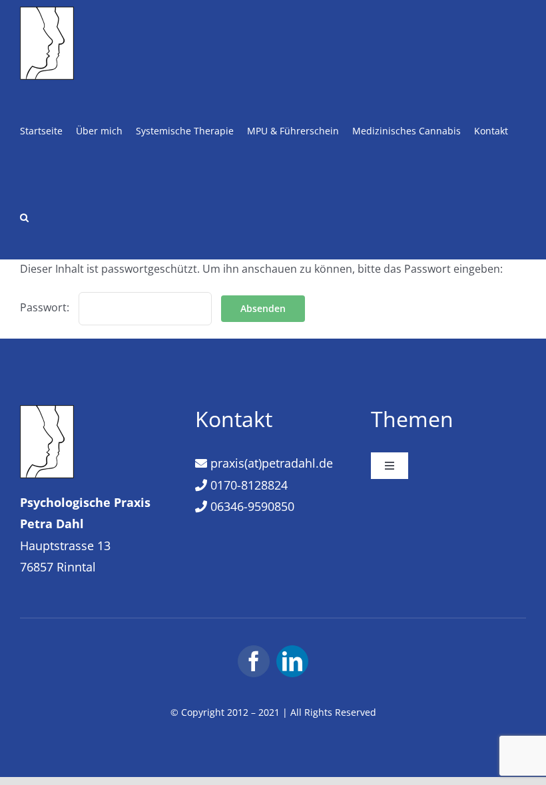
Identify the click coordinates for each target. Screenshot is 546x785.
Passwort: (46, 307)
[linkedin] (292, 661)
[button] (24, 216)
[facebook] (254, 661)
